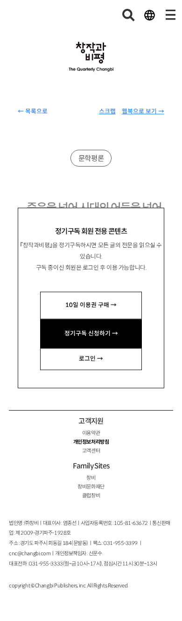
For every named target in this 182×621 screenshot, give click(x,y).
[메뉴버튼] (170, 15)
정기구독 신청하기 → (91, 333)
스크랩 (107, 111)
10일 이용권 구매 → (91, 305)
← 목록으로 (33, 111)
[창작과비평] (91, 57)
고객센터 (91, 450)
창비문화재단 (90, 486)
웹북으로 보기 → (143, 111)
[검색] (129, 15)
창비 (90, 477)
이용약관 (91, 433)
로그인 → (91, 359)
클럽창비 (91, 495)
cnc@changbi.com (29, 553)
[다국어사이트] (149, 15)
